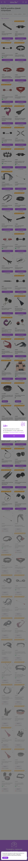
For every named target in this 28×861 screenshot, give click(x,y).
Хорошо (5, 857)
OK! (14, 435)
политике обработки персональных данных (12, 855)
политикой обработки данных (16, 432)
